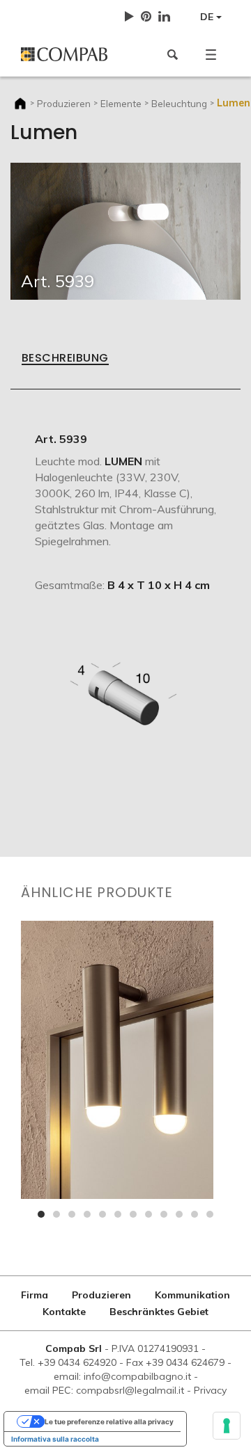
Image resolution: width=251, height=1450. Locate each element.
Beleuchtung (179, 103)
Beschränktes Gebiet (158, 1311)
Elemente (121, 103)
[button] (211, 54)
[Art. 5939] (125, 230)
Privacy (210, 1390)
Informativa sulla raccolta (55, 1439)
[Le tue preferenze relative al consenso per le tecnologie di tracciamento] (226, 1425)
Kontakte (64, 1311)
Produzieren (64, 103)
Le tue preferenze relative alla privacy (109, 1421)
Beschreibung (65, 359)
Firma (34, 1295)
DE (208, 16)
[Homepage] (68, 54)
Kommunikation (192, 1295)
